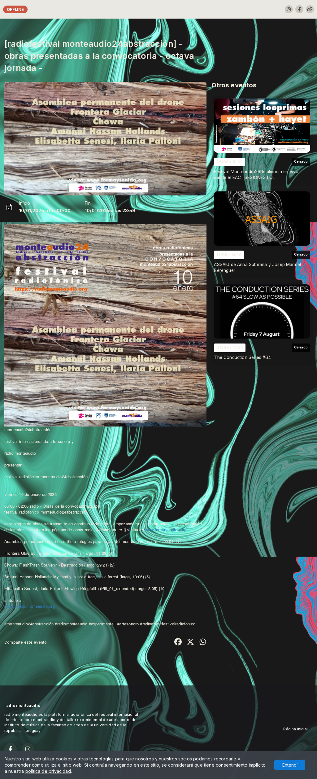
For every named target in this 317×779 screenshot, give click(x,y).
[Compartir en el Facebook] (178, 642)
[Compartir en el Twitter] (190, 642)
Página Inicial (295, 729)
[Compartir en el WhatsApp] (202, 642)
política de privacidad (48, 771)
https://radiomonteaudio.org (29, 606)
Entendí (289, 765)
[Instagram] (289, 9)
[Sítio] (310, 9)
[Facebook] (299, 9)
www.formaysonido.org (166, 529)
